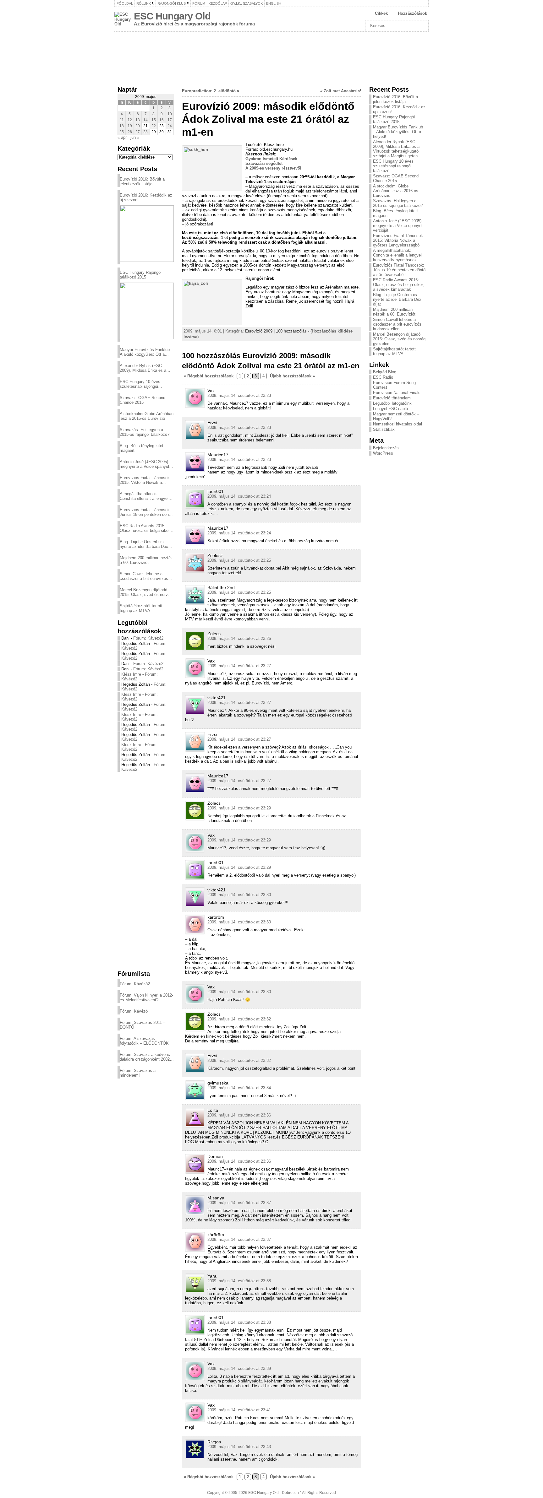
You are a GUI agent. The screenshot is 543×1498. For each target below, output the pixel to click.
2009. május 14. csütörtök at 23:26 (239, 638)
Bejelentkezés (386, 448)
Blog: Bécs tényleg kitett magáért (142, 448)
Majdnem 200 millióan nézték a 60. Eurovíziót (146, 560)
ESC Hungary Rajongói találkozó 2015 (141, 274)
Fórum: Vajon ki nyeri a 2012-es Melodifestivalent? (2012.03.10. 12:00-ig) (146, 997)
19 (130, 126)
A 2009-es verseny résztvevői (273, 168)
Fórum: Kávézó (134, 1011)
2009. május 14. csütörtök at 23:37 (239, 1202)
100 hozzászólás (291, 331)
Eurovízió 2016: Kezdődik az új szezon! (146, 197)
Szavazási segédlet (263, 163)
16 (161, 120)
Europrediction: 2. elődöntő (209, 91)
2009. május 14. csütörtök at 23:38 (239, 1281)
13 (137, 120)
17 (169, 120)
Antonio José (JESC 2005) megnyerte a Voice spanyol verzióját (144, 464)
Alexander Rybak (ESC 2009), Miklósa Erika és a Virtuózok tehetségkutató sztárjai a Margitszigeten (143, 368)
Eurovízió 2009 (258, 331)
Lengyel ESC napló (390, 408)
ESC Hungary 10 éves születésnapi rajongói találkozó (140, 384)
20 (137, 126)
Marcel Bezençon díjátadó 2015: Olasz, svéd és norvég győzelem (146, 592)
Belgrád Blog (384, 372)
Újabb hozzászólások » (292, 376)
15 (153, 120)
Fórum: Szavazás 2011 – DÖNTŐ (142, 1025)
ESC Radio (383, 377)
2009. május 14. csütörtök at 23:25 (239, 560)
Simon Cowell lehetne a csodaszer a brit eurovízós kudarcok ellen (144, 576)
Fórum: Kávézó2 (148, 638)
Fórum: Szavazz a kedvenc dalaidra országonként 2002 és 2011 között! (145, 1057)
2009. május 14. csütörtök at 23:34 (239, 1087)
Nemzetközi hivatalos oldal (397, 424)
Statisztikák (384, 429)
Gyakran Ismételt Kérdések (271, 158)
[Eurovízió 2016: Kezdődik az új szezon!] (147, 233)
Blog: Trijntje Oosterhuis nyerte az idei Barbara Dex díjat (144, 544)
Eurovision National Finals (396, 392)
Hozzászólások (412, 13)
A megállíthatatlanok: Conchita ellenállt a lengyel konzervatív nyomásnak (144, 496)
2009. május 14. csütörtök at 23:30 (239, 894)
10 (169, 114)
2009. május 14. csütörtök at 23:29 (239, 808)
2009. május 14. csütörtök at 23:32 (239, 1019)
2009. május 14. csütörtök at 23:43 (239, 1446)
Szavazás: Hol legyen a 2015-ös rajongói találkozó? (144, 432)
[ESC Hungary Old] (271, 56)
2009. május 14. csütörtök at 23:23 (239, 395)
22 (153, 126)
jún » (134, 137)
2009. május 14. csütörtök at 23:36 (239, 1115)
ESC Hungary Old (172, 16)
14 (145, 120)
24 (169, 126)
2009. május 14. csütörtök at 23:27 (239, 665)
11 (122, 120)
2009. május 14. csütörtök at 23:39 (239, 1368)
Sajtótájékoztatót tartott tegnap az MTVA (141, 608)
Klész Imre (131, 674)
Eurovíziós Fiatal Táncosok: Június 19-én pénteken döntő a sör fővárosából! (146, 512)
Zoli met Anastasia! (342, 91)
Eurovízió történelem (392, 398)
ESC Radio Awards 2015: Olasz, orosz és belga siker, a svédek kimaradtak (145, 528)
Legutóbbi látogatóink (392, 403)
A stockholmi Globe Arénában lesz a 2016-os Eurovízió (146, 416)
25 (121, 132)
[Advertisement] (146, 870)
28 (145, 132)
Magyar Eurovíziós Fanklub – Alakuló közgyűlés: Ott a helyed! (146, 352)
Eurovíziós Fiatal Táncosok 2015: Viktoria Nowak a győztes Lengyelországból (145, 480)
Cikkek (381, 13)
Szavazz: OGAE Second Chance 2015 (142, 400)
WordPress (383, 453)
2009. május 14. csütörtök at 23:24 (239, 496)
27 (137, 132)
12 (130, 120)
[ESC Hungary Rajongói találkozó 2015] (147, 311)
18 (121, 126)
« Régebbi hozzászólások (208, 376)
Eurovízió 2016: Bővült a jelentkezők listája (142, 181)
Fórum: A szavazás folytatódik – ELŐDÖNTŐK (144, 1041)
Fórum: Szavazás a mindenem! (138, 1073)
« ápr (122, 137)
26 (130, 132)
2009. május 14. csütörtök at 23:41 (239, 1410)
